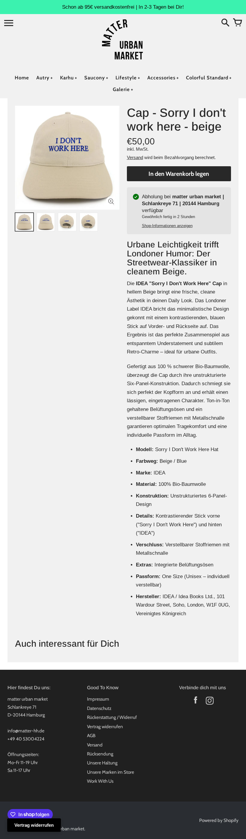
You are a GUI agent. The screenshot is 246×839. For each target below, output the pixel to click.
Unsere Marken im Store (110, 772)
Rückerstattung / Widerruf (112, 717)
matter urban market (64, 829)
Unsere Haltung (102, 763)
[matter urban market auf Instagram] (209, 702)
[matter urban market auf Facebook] (195, 702)
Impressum (98, 699)
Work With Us (100, 781)
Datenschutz (99, 708)
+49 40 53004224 (26, 739)
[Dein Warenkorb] (237, 23)
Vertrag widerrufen (105, 726)
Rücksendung (100, 754)
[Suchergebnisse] (225, 23)
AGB (91, 735)
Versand (135, 157)
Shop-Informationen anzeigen (167, 225)
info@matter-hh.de (26, 731)
